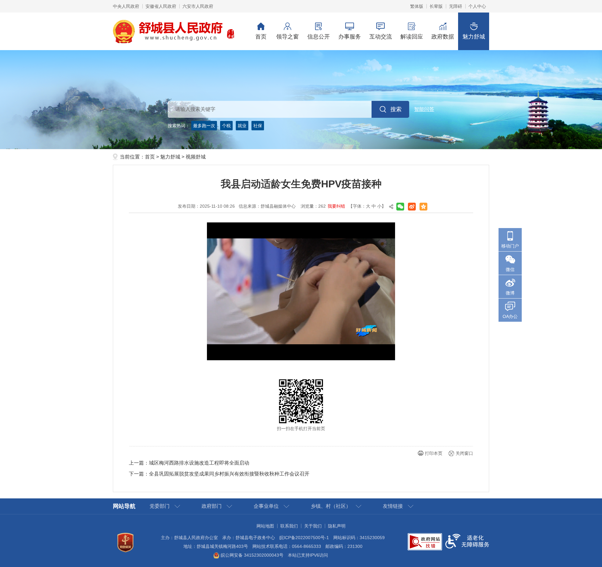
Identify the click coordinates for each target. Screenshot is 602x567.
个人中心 (477, 6)
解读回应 (411, 37)
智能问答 (424, 109)
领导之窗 (287, 37)
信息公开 (318, 37)
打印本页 (433, 453)
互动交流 (380, 37)
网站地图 (265, 525)
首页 (261, 37)
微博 (510, 292)
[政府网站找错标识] (425, 541)
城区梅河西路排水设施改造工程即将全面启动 (199, 463)
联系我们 (289, 525)
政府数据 (442, 37)
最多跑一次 (204, 125)
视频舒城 (196, 156)
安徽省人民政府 (160, 6)
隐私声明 (337, 525)
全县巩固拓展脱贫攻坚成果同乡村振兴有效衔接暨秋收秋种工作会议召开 (229, 473)
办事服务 (349, 37)
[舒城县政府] (301, 99)
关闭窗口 (464, 453)
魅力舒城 (473, 37)
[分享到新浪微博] (412, 207)
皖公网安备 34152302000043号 (251, 555)
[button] (436, 6)
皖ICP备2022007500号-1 (304, 537)
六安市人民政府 (197, 6)
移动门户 (510, 245)
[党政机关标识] (125, 542)
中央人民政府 (126, 6)
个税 (226, 125)
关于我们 (313, 525)
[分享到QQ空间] (423, 207)
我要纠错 (336, 206)
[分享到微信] (400, 207)
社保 (257, 125)
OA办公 (510, 316)
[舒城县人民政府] (174, 31)
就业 (242, 125)
